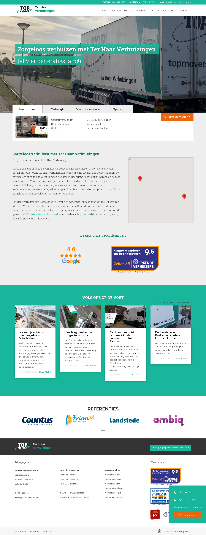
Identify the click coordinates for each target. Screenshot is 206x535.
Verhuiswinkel (94, 124)
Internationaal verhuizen (99, 128)
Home (104, 10)
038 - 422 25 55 (114, 2)
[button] (102, 430)
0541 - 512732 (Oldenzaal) (73, 493)
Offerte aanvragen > (188, 515)
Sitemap (46, 531)
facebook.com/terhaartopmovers (75, 497)
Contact (184, 10)
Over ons (141, 10)
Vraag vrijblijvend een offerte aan (170, 447)
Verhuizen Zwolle (112, 475)
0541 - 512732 (186, 500)
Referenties (20, 531)
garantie (85, 214)
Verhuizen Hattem (112, 484)
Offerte (155, 10)
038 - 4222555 (186, 492)
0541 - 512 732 (142, 2)
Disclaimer (34, 531)
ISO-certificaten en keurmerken (43, 214)
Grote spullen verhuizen (99, 120)
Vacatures (169, 10)
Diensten (116, 10)
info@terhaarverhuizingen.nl (175, 2)
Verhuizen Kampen (113, 479)
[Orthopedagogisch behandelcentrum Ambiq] (125, 420)
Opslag (54, 128)
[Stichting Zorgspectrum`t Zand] (168, 420)
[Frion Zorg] (37, 420)
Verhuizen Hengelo (113, 493)
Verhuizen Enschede (113, 488)
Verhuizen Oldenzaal (114, 497)
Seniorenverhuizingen (62, 120)
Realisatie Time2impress (176, 531)
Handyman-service (60, 124)
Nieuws (128, 10)
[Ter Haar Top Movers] (36, 10)
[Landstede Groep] (81, 420)
